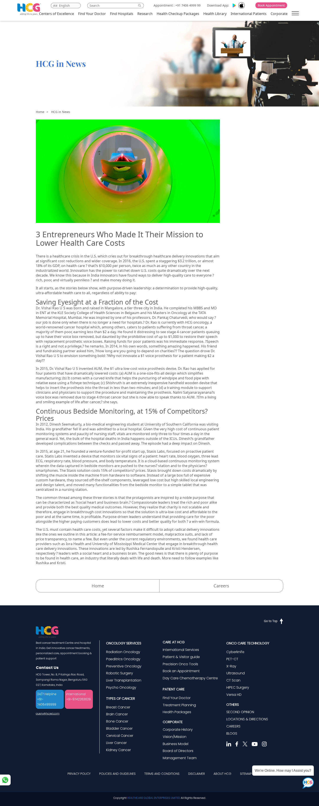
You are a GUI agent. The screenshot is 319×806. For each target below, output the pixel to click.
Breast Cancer (118, 707)
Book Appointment (271, 5)
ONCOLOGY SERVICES (123, 643)
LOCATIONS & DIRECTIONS (247, 719)
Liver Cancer (116, 742)
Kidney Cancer (118, 749)
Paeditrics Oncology (123, 659)
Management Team (180, 757)
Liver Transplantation (123, 680)
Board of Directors (178, 750)
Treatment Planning (179, 705)
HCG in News (60, 112)
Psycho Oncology (121, 687)
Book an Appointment (181, 670)
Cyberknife (235, 651)
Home (40, 112)
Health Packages (177, 711)
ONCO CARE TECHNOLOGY (247, 643)
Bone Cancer (117, 721)
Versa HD (234, 694)
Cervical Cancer (119, 735)
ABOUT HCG (222, 774)
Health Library (215, 13)
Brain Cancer (117, 714)
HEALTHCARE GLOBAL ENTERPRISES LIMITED (153, 798)
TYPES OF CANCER (120, 698)
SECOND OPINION (240, 711)
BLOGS (231, 733)
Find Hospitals (121, 13)
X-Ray (231, 666)
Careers (221, 586)
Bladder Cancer (119, 728)
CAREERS (233, 726)
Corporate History (178, 729)
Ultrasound (235, 673)
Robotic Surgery (119, 673)
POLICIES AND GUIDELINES (117, 774)
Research (145, 13)
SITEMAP (246, 774)
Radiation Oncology (123, 651)
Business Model (175, 743)
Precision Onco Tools (180, 664)
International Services (181, 649)
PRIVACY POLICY (78, 774)
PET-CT (232, 659)
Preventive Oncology (123, 666)
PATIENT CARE (174, 689)
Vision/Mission (174, 736)
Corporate (279, 13)
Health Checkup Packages (178, 13)
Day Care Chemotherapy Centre (190, 678)
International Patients (248, 13)
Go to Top (271, 621)
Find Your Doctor (92, 13)
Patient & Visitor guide (181, 656)
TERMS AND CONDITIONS (161, 774)
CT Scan (233, 680)
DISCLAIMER (196, 774)
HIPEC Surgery (237, 687)
